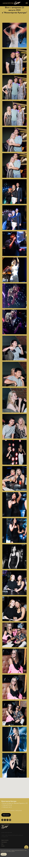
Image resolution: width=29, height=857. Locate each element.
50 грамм (3, 845)
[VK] (5, 820)
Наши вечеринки (4, 842)
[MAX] (2, 820)
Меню (2, 844)
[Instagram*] (10, 820)
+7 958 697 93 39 (6, 805)
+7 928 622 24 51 (6, 807)
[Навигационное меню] (27, 3)
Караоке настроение (4, 840)
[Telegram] (7, 820)
